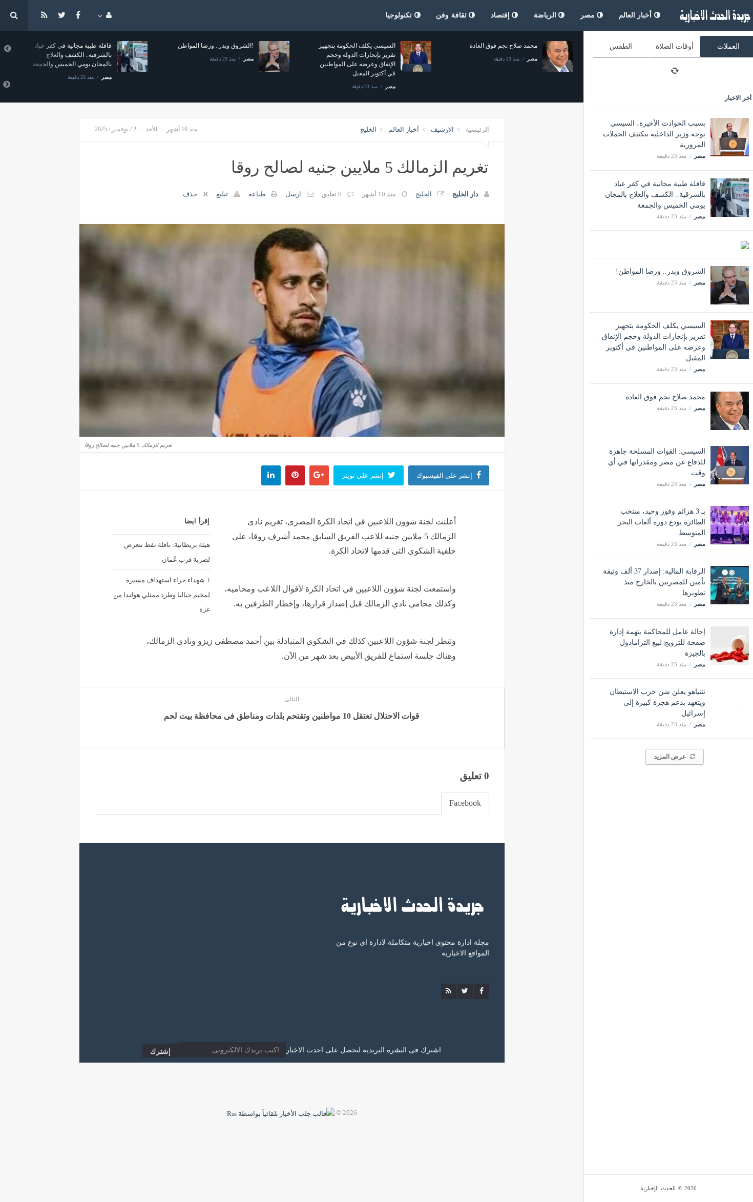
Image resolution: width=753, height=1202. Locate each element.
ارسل (293, 194)
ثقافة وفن (452, 15)
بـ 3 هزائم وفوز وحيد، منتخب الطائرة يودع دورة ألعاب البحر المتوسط (661, 522)
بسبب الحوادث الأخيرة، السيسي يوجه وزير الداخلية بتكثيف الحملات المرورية (654, 134)
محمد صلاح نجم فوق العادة (665, 397)
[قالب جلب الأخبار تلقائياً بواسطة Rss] (280, 1112)
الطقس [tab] (621, 46)
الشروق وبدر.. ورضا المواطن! (660, 271)
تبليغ (222, 194)
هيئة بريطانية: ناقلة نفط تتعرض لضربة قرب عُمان (167, 552)
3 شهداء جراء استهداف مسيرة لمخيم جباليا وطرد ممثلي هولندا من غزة (161, 594)
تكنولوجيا (400, 15)
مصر (588, 15)
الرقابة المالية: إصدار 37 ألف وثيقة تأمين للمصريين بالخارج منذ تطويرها (654, 582)
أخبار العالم (636, 15)
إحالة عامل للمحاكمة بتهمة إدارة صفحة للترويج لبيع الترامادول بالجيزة (657, 642)
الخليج (368, 129)
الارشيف (442, 129)
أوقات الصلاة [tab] (675, 46)
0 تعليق (332, 194)
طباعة (256, 194)
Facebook (465, 803)
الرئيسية (477, 129)
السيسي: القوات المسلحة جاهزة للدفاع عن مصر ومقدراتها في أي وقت (656, 462)
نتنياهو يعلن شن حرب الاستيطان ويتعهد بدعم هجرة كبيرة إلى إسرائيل (657, 702)
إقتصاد (501, 15)
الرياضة (546, 15)
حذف (190, 194)
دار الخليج (465, 194)
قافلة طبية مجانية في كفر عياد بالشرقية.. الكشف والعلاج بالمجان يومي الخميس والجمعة (655, 194)
